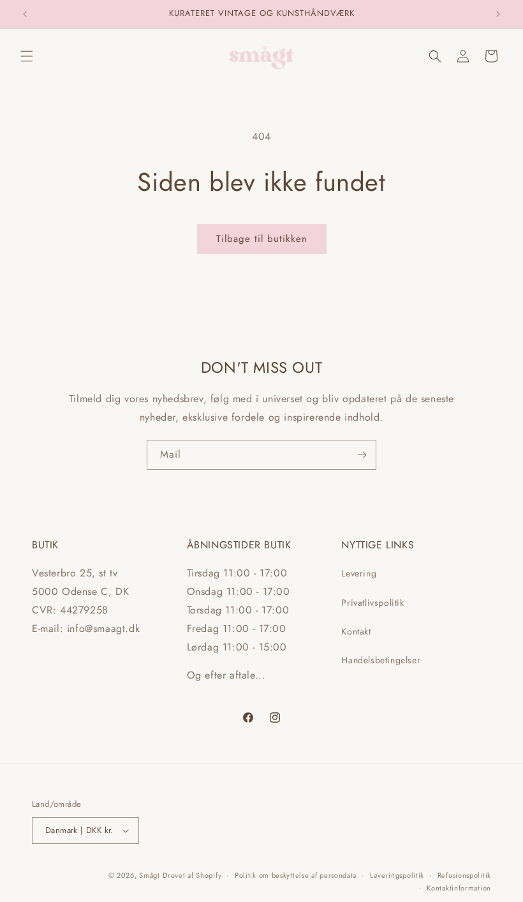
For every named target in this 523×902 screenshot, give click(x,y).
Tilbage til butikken (261, 239)
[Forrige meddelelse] (25, 14)
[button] (27, 56)
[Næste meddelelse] (498, 14)
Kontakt (356, 631)
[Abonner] (362, 455)
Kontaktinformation (459, 888)
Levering (358, 573)
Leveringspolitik (397, 875)
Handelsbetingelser (380, 660)
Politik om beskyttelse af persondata (296, 875)
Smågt (149, 875)
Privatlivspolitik (372, 602)
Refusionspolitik (464, 875)
